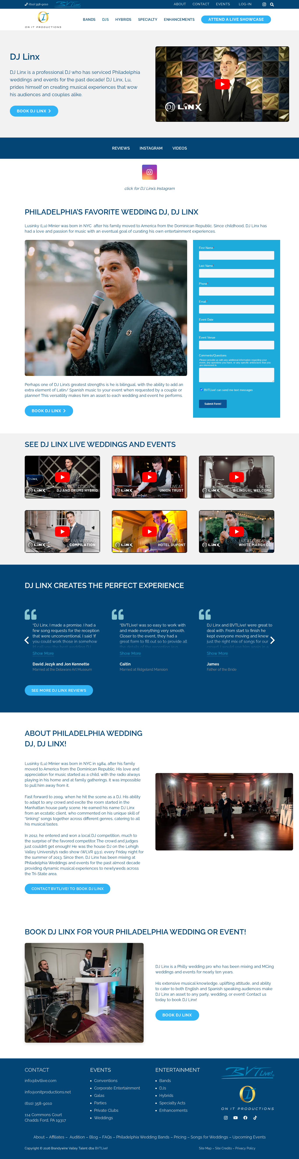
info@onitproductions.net (48, 1092)
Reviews (121, 148)
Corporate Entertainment (117, 1088)
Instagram (151, 148)
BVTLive (101, 1148)
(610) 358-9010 (38, 1103)
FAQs (107, 1137)
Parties (100, 1103)
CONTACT (37, 1070)
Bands (165, 1080)
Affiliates (56, 1137)
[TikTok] (255, 1118)
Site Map (205, 1148)
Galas (99, 1095)
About (39, 1137)
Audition (77, 1137)
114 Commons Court (43, 1114)
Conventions (106, 1080)
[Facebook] (245, 1118)
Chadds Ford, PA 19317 (45, 1120)
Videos (179, 148)
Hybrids (166, 1095)
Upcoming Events (249, 1137)
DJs (162, 1088)
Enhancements (173, 1110)
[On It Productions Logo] (43, 19)
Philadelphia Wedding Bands (142, 1137)
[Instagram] (264, 4)
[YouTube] (236, 1118)
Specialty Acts (172, 1103)
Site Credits (223, 1148)
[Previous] (27, 640)
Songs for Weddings (209, 1137)
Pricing (180, 1137)
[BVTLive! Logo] (67, 4)
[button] (233, 4)
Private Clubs (106, 1110)
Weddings (103, 1117)
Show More (43, 653)
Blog (93, 1137)
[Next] (272, 640)
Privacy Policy (245, 1148)
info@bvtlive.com (40, 1080)
